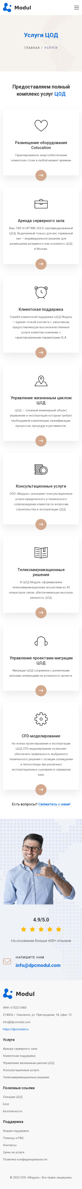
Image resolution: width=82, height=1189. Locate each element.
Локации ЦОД (12, 1097)
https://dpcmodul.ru (15, 1029)
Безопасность (12, 1111)
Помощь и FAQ (13, 1138)
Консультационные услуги (21, 1070)
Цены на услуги (13, 1152)
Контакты (10, 1145)
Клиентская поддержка (19, 1056)
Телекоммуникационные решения (26, 1077)
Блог (6, 1104)
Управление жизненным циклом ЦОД (28, 1063)
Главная (32, 47)
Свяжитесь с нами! (54, 804)
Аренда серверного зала (20, 1048)
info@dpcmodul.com (16, 1022)
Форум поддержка (16, 1131)
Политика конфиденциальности (25, 1159)
